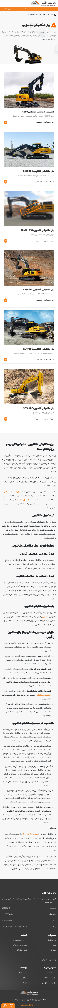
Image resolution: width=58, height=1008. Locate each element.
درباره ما (24, 978)
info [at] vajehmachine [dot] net (15, 926)
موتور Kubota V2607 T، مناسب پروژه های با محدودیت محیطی (33, 116)
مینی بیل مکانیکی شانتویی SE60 (38, 112)
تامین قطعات (22, 950)
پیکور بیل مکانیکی (23, 500)
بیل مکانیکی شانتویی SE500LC (38, 409)
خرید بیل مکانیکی (44, 695)
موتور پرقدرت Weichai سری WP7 (42, 234)
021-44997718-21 (8, 914)
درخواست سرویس (49, 982)
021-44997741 (7, 920)
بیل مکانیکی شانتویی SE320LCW (37, 231)
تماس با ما (23, 973)
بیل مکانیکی (49, 122)
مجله (25, 982)
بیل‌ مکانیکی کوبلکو (12, 492)
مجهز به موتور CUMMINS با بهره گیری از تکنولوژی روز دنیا (34, 294)
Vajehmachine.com (29, 1005)
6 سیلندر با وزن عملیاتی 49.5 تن (43, 412)
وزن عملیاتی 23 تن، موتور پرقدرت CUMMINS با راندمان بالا (34, 175)
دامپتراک (53, 955)
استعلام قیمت (22, 9)
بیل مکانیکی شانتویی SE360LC (38, 290)
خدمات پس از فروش (19, 940)
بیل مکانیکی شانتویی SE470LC (38, 349)
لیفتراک (53, 950)
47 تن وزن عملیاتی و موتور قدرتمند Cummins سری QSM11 (34, 353)
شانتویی (49, 15)
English (4, 9)
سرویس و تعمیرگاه (20, 945)
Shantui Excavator (30, 834)
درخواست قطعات (49, 978)
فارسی (10, 9)
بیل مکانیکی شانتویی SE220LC (38, 171)
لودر (54, 945)
